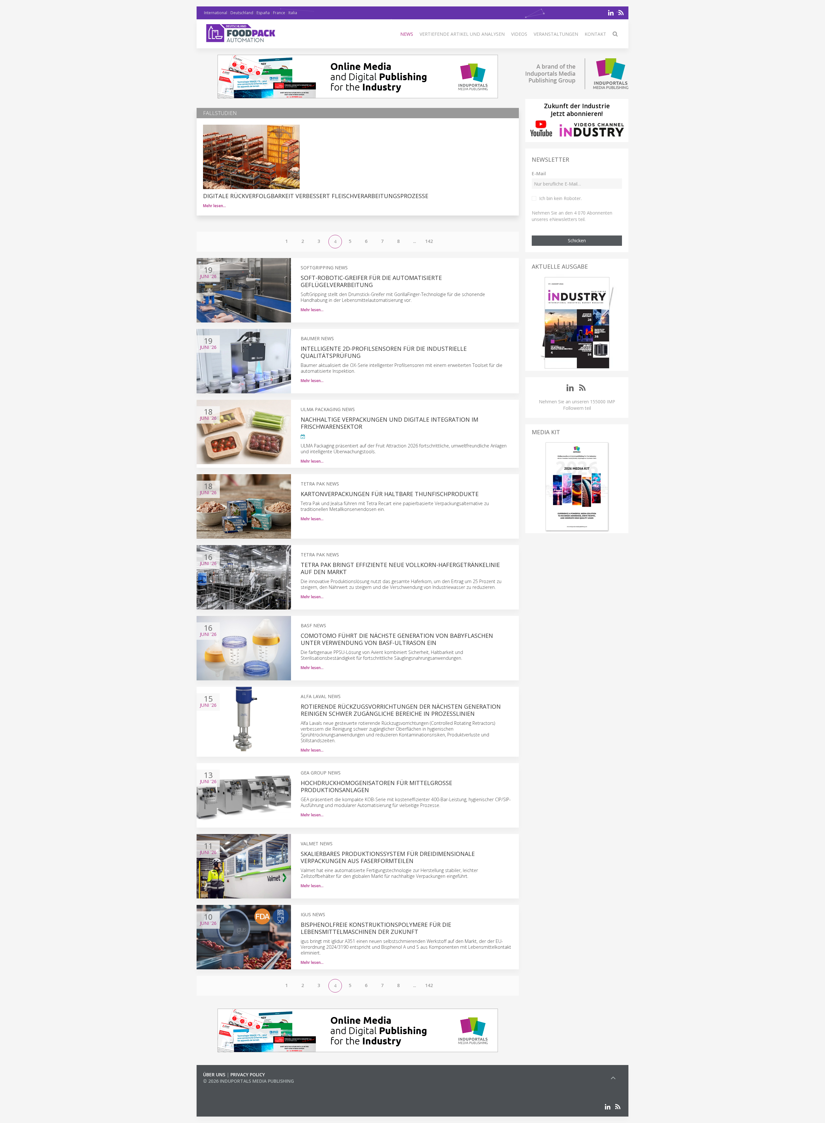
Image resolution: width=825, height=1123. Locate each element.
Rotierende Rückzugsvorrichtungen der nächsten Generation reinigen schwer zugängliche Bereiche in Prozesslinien (401, 710)
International (215, 12)
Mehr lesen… (214, 205)
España (263, 12)
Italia (292, 12)
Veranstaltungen (556, 34)
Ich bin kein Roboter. (560, 198)
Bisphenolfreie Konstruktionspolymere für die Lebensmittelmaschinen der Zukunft (376, 928)
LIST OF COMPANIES (225, 1087)
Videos (519, 34)
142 (429, 241)
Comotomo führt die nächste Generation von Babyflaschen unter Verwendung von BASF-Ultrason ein (397, 639)
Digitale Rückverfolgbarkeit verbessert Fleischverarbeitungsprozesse (315, 196)
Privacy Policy (247, 1074)
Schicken (577, 240)
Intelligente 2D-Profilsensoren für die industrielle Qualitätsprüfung (384, 352)
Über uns (214, 1074)
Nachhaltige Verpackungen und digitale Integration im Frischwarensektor (389, 423)
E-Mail (539, 173)
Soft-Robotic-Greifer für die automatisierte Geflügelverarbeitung (371, 281)
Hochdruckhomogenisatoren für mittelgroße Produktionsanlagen (376, 786)
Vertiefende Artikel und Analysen (462, 34)
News (406, 34)
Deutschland (241, 12)
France (279, 12)
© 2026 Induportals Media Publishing (248, 1081)
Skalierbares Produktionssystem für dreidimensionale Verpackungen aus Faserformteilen (388, 857)
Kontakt (595, 34)
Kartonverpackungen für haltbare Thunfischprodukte (390, 494)
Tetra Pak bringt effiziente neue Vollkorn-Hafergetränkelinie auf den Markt (400, 568)
